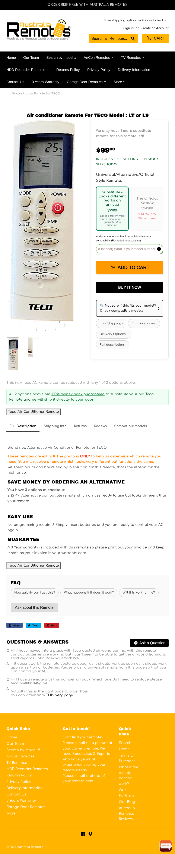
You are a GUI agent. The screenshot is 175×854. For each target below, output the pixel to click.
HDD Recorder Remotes (26, 70)
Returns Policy (68, 70)
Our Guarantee (144, 323)
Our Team (31, 58)
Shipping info (55, 426)
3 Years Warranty (45, 82)
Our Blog (127, 802)
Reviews (100, 426)
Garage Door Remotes (85, 82)
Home (11, 58)
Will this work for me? (139, 592)
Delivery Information (134, 70)
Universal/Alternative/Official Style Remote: (125, 177)
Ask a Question (152, 643)
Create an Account (155, 28)
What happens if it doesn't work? (89, 592)
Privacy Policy (98, 70)
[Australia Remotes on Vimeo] (90, 834)
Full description (112, 345)
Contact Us (15, 82)
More (118, 82)
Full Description (23, 426)
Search (125, 743)
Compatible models (130, 426)
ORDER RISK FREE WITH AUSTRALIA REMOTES (87, 5)
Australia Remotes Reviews (127, 813)
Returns (80, 426)
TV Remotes (131, 58)
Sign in (128, 28)
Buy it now (129, 287)
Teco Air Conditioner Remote (33, 412)
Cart (158, 38)
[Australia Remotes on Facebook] (82, 834)
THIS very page (59, 695)
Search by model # (61, 58)
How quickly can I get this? (34, 592)
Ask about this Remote (34, 607)
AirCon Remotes (97, 58)
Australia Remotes (30, 846)
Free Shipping (111, 323)
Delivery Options (113, 334)
